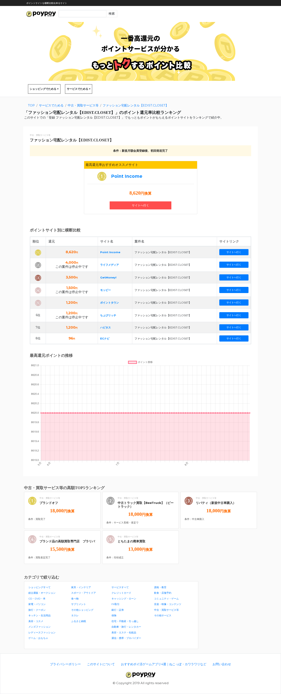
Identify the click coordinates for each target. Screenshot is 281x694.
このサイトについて (101, 664)
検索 (112, 13)
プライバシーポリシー (65, 664)
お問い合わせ (221, 664)
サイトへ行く (140, 205)
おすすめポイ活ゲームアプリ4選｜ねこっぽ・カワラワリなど (163, 664)
